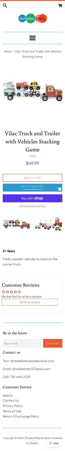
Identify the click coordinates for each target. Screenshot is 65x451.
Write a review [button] (30, 302)
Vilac (32, 156)
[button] (32, 188)
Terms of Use (12, 411)
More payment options (32, 205)
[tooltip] (59, 189)
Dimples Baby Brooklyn (38, 438)
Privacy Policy (13, 406)
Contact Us (11, 400)
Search (8, 395)
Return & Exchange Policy (21, 416)
